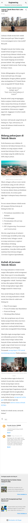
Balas (8, 432)
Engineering (13, 2)
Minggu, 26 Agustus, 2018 (16, 435)
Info (6, 419)
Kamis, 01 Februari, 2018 (13, 426)
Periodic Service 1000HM (14, 425)
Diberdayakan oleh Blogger (15, 520)
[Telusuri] (26, 3)
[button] (26, 10)
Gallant (9, 436)
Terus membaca (22, 494)
